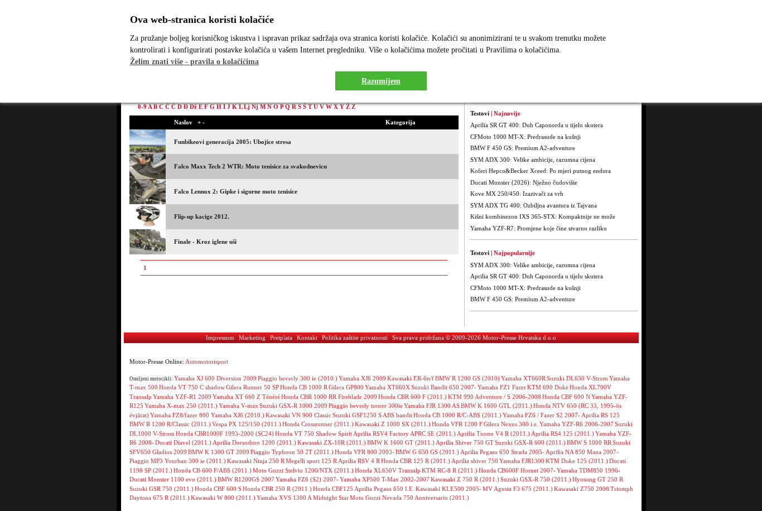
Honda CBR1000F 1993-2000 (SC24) (225, 433)
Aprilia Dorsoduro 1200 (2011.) (254, 442)
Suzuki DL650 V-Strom (577, 378)
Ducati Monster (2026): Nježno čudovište (523, 182)
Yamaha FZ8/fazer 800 (180, 415)
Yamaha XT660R (523, 378)
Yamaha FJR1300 (521, 460)
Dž (193, 106)
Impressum (220, 337)
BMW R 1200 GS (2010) (467, 378)
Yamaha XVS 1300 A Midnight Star (303, 497)
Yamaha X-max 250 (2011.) (181, 405)
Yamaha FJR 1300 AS (432, 405)
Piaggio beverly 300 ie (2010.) (297, 378)
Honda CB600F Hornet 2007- (517, 470)
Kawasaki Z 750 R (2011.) (465, 479)
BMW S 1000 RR (589, 442)
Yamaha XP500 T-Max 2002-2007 (385, 479)
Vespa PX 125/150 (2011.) (246, 424)
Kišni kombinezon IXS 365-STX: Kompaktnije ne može (542, 216)
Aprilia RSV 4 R (359, 460)
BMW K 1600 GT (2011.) (401, 442)
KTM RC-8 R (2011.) (450, 470)
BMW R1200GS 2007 (246, 479)
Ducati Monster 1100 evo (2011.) (172, 479)
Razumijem (381, 81)
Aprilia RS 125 (600, 415)
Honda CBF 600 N (566, 396)
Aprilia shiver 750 (474, 460)
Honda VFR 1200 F (457, 424)
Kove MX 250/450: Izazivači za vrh (516, 193)
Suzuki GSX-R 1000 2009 (293, 405)
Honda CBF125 (333, 488)
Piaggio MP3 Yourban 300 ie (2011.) (177, 460)
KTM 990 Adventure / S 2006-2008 (494, 396)
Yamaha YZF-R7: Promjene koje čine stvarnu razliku (538, 228)
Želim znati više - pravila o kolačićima (194, 61)
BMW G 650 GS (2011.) (427, 452)
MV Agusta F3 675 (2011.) (518, 488)
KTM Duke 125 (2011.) (577, 460)
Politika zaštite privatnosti (355, 337)
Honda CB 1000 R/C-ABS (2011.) (457, 415)
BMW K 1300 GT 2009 (218, 452)
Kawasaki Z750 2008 (581, 488)
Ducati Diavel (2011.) (183, 442)
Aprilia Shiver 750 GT (465, 442)
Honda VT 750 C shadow (192, 387)
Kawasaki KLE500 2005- (448, 488)
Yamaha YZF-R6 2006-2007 (576, 424)
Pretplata (281, 337)
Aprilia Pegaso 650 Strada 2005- (502, 452)
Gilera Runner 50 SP (252, 387)
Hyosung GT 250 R (597, 479)
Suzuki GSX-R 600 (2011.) (530, 442)
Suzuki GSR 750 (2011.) (161, 488)
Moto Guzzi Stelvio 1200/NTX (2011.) (303, 470)
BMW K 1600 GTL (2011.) (496, 405)
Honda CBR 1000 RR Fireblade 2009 (329, 396)
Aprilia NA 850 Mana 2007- (582, 452)
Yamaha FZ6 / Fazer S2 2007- (541, 415)
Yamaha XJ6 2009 (362, 378)
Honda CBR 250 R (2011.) (277, 488)
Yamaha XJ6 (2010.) (237, 415)
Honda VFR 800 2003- (364, 452)
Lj (247, 106)
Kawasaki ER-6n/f (410, 378)
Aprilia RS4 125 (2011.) (562, 433)
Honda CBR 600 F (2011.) (412, 396)
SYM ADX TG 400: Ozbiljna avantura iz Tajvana (533, 205)
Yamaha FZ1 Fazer (502, 387)
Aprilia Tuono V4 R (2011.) (493, 433)
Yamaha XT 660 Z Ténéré (246, 396)
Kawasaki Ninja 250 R (255, 460)
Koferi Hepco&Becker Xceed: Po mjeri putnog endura (540, 170)
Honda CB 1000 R (303, 387)
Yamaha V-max (238, 405)
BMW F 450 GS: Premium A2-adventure (522, 147)
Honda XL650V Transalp (388, 470)
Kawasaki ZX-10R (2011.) (331, 442)
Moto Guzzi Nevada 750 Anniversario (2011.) (409, 497)
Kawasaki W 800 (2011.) (223, 497)
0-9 (142, 106)
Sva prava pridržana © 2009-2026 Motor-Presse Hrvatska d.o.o (474, 337)
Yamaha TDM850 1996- (588, 470)
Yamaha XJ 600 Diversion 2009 (215, 378)
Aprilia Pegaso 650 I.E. (384, 488)
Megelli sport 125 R (311, 460)
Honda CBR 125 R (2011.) (415, 460)
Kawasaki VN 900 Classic (298, 415)
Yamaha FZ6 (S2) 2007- (307, 479)
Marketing (252, 337)
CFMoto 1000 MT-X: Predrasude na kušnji (525, 136)
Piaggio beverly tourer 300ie (366, 405)
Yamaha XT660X (387, 387)
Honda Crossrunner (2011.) (318, 424)
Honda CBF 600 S (218, 488)
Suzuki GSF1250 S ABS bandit (372, 415)
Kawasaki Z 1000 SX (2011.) (393, 424)
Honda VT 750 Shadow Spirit (313, 433)
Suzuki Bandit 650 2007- (443, 387)
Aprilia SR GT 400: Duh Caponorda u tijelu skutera (536, 125)
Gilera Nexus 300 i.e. (511, 424)
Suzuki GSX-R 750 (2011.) (535, 479)
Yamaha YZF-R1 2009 (182, 396)
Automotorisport (206, 361)
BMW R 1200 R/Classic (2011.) (170, 424)
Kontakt (307, 337)
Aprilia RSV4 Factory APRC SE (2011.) (404, 433)
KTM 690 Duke (547, 387)
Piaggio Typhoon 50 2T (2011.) (292, 452)
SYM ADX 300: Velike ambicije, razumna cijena (532, 159)
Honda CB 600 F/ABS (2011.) (212, 470)
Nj (255, 106)
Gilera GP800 (346, 387)
